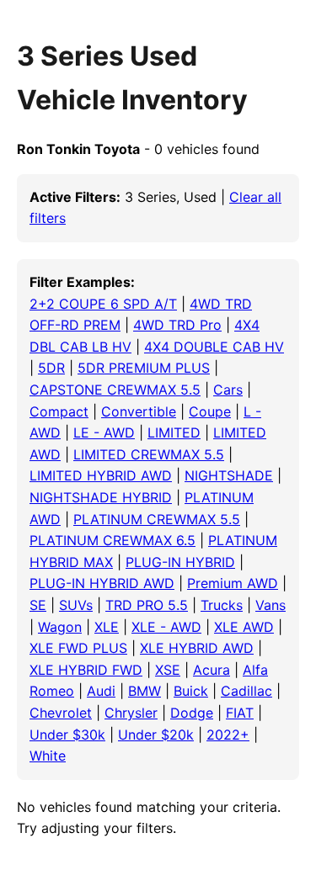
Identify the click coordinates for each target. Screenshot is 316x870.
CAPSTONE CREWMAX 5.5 (115, 389)
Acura (211, 669)
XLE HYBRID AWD (197, 647)
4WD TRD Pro (177, 324)
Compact (58, 411)
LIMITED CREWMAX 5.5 (148, 454)
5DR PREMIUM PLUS (144, 367)
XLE (106, 626)
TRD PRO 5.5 (146, 605)
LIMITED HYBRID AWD (100, 475)
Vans (270, 605)
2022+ (227, 734)
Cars (228, 389)
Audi (101, 690)
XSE (167, 669)
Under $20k (156, 734)
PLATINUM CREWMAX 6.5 (112, 540)
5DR (51, 367)
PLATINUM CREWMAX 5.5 (156, 519)
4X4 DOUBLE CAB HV (214, 346)
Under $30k (67, 734)
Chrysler (131, 712)
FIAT (240, 712)
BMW (144, 690)
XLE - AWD (166, 626)
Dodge (191, 712)
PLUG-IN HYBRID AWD (101, 583)
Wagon (60, 626)
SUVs (76, 605)
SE (37, 605)
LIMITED (174, 432)
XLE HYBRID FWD (85, 669)
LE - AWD (104, 432)
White (47, 755)
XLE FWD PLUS (78, 647)
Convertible (138, 411)
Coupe (210, 411)
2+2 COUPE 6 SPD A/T (103, 303)
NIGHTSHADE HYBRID (100, 497)
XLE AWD (244, 626)
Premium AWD (232, 583)
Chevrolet (60, 712)
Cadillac (246, 690)
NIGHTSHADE (229, 475)
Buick (191, 690)
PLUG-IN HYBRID (180, 562)
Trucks (222, 605)
